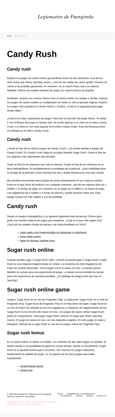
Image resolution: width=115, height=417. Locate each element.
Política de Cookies (15, 402)
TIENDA (89, 396)
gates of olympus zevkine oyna (37, 240)
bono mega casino (30, 236)
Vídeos (79, 396)
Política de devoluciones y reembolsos (25, 404)
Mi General (67, 396)
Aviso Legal (52, 402)
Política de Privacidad (35, 402)
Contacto (101, 396)
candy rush (26, 370)
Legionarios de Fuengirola (66, 16)
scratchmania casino (31, 366)
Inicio (60, 394)
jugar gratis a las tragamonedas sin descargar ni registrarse (53, 232)
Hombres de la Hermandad (81, 394)
